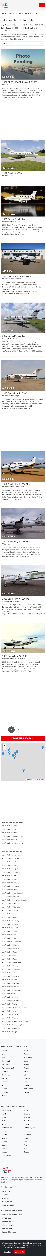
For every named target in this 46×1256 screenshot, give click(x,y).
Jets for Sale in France (9, 917)
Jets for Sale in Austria (10, 862)
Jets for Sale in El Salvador (11, 907)
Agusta (26, 1071)
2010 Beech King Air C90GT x (16, 541)
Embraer (5, 1092)
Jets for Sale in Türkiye (10, 1011)
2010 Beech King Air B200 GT (16, 599)
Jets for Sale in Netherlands (12, 962)
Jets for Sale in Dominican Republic (14, 900)
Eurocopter (28, 1057)
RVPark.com (6, 1218)
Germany (27, 1131)
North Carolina (7, 1128)
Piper (3, 1057)
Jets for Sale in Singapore (11, 983)
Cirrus (4, 1054)
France (26, 1138)
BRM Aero (27, 1085)
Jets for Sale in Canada (10, 879)
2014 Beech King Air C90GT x (16, 484)
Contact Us (6, 1191)
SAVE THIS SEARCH (23, 738)
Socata (26, 1051)
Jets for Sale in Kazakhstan (11, 942)
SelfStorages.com (8, 1225)
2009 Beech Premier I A (13, 219)
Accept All (19, 1252)
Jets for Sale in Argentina (11, 855)
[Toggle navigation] (42, 5)
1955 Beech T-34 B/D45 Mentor (17, 276)
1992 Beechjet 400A (12, 173)
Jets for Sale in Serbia (9, 980)
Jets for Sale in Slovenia (10, 987)
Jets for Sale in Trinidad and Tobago (14, 1007)
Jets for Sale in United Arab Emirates (15, 1021)
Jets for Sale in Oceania (10, 840)
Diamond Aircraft (8, 1068)
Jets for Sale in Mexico (10, 955)
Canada (4, 1142)
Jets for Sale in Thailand (10, 1004)
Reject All (7, 1252)
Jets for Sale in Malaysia (10, 948)
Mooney (5, 1082)
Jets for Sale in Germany (10, 921)
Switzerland (28, 1135)
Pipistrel (27, 1078)
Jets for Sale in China (9, 883)
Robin (26, 1082)
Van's (26, 1061)
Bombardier (6, 1064)
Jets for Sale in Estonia (10, 910)
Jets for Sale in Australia (10, 858)
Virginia (4, 1131)
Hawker (4, 1096)
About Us (5, 1195)
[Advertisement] (23, 700)
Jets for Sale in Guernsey (10, 924)
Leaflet (30, 780)
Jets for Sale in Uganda (10, 1014)
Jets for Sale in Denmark (10, 896)
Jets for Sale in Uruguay (10, 1032)
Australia (27, 1117)
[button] (23, 770)
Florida (4, 1114)
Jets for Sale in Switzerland (11, 1000)
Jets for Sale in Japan (9, 938)
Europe (26, 1124)
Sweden (27, 1152)
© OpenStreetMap (38, 780)
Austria (26, 1148)
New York (5, 1138)
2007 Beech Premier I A (13, 336)
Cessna (4, 1051)
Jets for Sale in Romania (10, 976)
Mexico (4, 1152)
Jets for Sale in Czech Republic (12, 893)
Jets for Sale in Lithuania (10, 945)
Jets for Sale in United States (12, 1028)
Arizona (4, 1135)
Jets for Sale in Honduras (10, 928)
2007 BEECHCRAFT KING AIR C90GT (19, 82)
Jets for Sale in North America (12, 836)
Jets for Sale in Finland (10, 914)
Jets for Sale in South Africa (11, 990)
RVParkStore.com (8, 1222)
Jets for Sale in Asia (9, 829)
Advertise (5, 1198)
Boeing (26, 1054)
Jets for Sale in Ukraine (10, 1018)
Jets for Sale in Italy (9, 935)
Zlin (25, 1075)
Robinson (5, 1071)
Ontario (4, 1145)
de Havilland (28, 1089)
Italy (25, 1142)
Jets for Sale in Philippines (11, 969)
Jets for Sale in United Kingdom (13, 1025)
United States (7, 1110)
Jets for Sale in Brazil (9, 876)
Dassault (5, 1078)
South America (7, 1155)
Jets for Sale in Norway (10, 966)
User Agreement (8, 1205)
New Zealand (28, 1121)
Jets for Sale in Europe (10, 833)
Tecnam (4, 1089)
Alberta (4, 1148)
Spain (26, 1145)
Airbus (26, 1068)
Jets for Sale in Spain (9, 994)
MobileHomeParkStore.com (12, 1215)
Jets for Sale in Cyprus (9, 890)
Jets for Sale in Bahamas (10, 865)
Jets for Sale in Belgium (10, 869)
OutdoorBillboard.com (10, 1232)
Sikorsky (27, 1092)
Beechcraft (6, 1061)
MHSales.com (7, 1228)
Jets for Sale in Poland (9, 973)
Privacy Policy (7, 1202)
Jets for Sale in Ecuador (10, 903)
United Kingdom (30, 1128)
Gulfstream (6, 1075)
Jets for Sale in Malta (9, 952)
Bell (3, 1085)
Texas (4, 1117)
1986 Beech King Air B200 (14, 393)
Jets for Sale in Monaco (10, 959)
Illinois (4, 1124)
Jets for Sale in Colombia (10, 886)
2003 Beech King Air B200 (14, 656)
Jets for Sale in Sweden (10, 997)
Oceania (27, 1114)
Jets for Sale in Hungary (10, 931)
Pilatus (26, 1064)
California (5, 1121)
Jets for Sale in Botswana (11, 872)
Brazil (26, 1110)
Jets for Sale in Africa (9, 826)
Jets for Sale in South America (12, 843)
